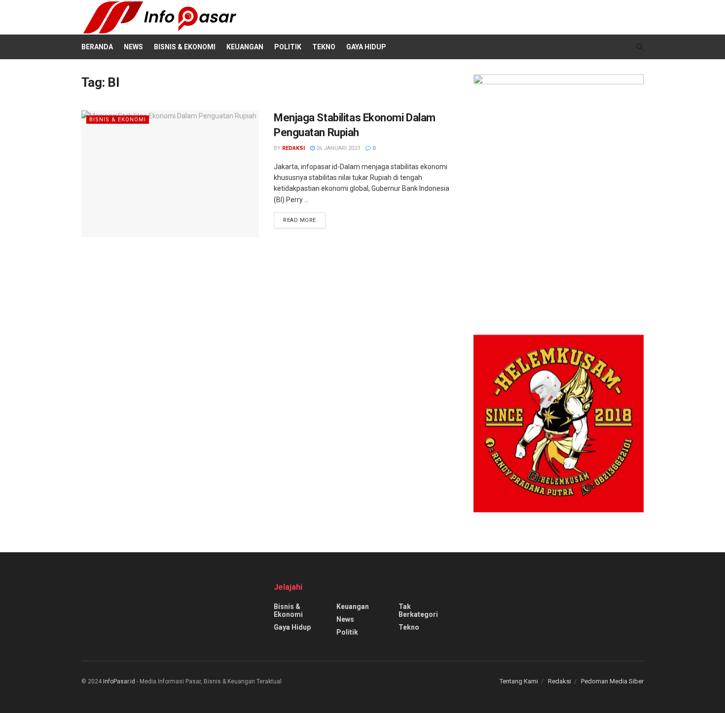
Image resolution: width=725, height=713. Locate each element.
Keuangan (244, 47)
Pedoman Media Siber (612, 681)
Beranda (97, 47)
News (133, 47)
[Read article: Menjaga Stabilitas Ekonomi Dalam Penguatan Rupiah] (170, 173)
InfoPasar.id (119, 681)
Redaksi (293, 148)
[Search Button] (640, 47)
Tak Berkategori (418, 610)
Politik (287, 47)
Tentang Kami (519, 681)
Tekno (323, 47)
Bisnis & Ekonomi (185, 47)
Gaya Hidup (366, 47)
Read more (304, 218)
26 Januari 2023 (337, 148)
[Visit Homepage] (159, 17)
